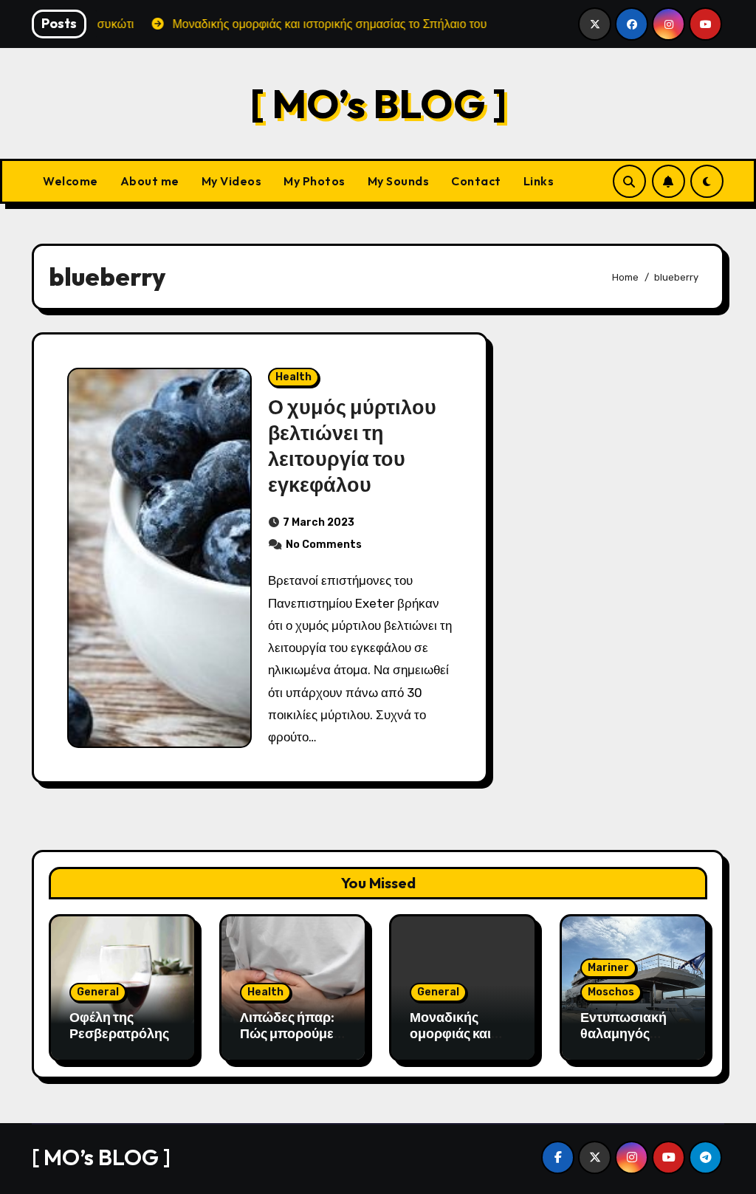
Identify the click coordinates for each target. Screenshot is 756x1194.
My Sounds (399, 181)
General (98, 992)
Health (293, 377)
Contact (476, 181)
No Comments (324, 544)
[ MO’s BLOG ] (378, 103)
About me (149, 181)
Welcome (70, 181)
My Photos (315, 181)
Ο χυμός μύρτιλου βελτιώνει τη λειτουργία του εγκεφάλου (352, 445)
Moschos (611, 992)
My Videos (232, 181)
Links (538, 181)
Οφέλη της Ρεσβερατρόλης (119, 1025)
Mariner (608, 967)
